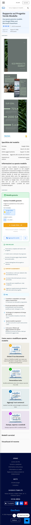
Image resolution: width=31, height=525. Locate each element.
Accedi (18, 2)
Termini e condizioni (15, 464)
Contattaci (15, 485)
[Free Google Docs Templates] (3, 7)
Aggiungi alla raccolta (13, 238)
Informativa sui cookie (15, 469)
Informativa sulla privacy (15, 467)
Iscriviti (26, 2)
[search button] (28, 8)
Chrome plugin (15, 482)
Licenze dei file (15, 462)
